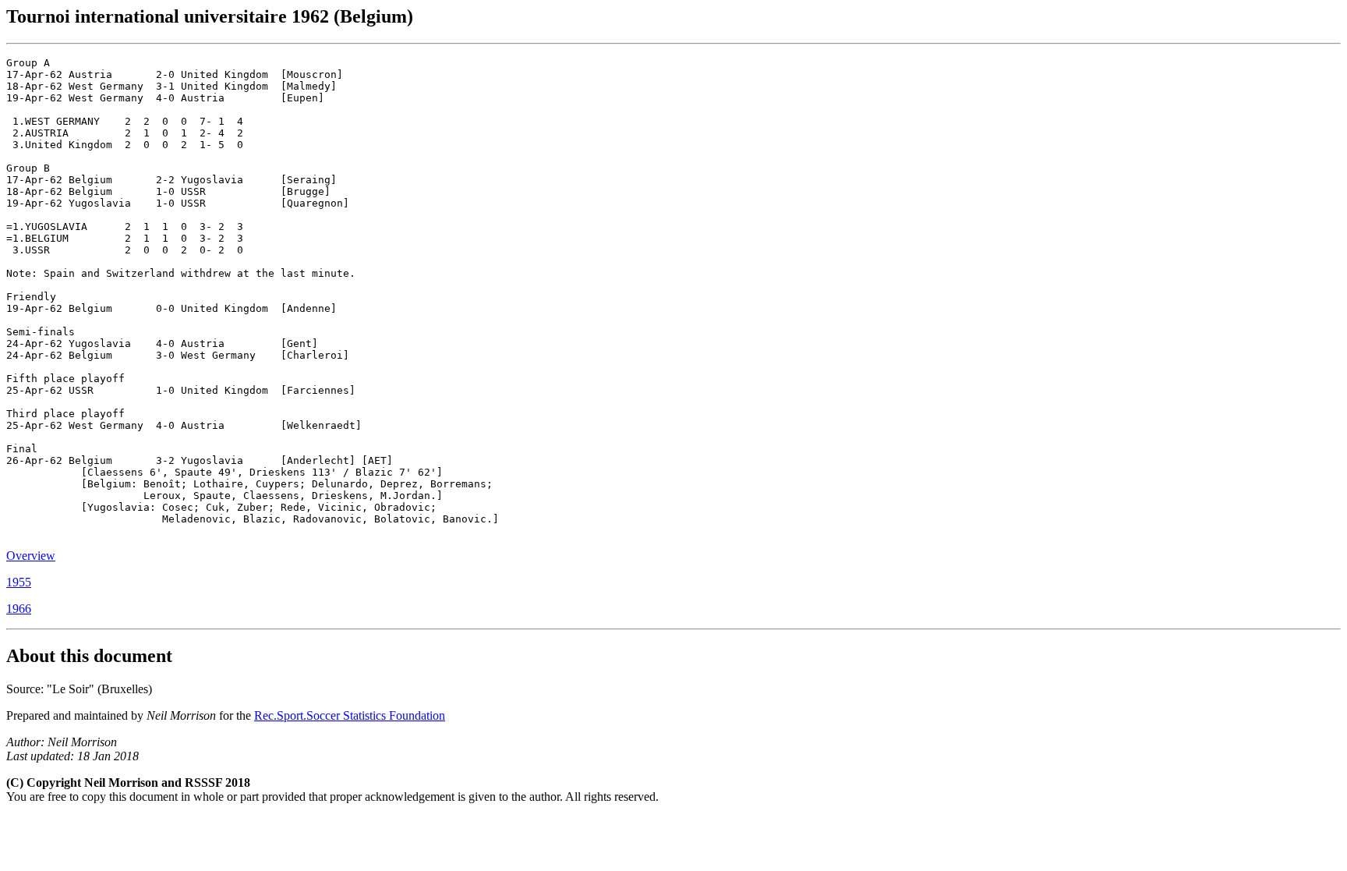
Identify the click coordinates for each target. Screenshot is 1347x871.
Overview (30, 555)
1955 (18, 582)
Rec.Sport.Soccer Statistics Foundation (349, 715)
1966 (18, 608)
